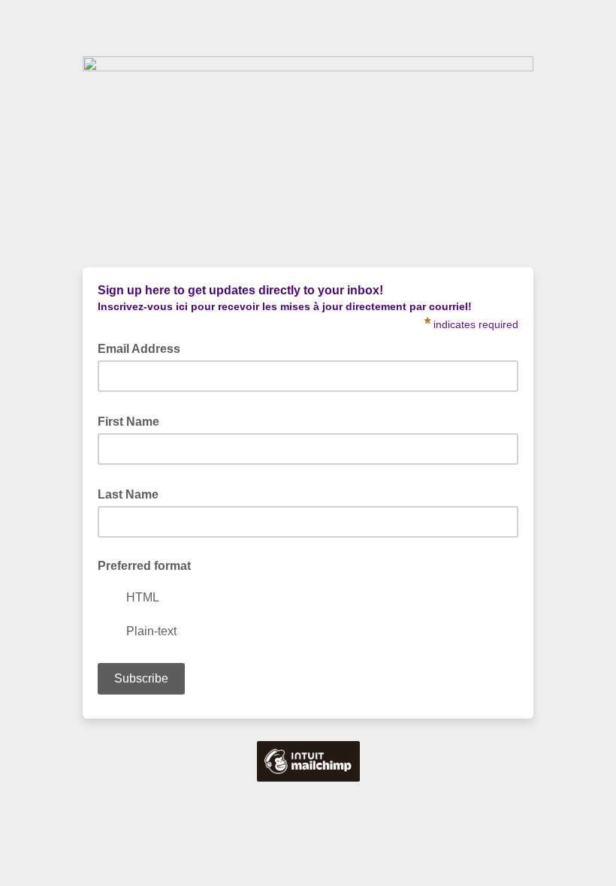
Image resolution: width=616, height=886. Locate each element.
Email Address (143, 347)
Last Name (133, 493)
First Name (133, 420)
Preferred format (144, 565)
